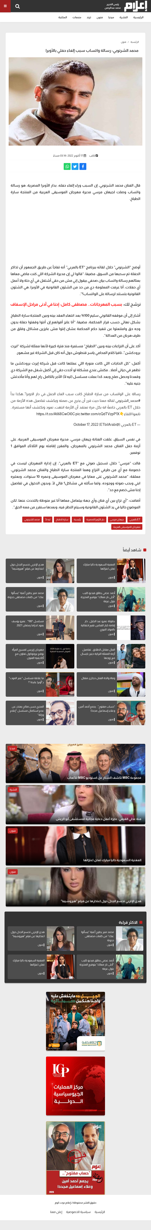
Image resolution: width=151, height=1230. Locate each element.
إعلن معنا (56, 1212)
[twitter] (75, 166)
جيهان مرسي (117, 519)
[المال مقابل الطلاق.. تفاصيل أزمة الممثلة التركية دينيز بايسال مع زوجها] (131, 656)
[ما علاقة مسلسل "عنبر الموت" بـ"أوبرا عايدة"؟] (60, 684)
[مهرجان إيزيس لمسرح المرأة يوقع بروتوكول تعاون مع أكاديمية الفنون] (60, 656)
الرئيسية (138, 17)
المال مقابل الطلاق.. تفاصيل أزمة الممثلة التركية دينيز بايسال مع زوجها (97, 653)
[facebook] (82, 166)
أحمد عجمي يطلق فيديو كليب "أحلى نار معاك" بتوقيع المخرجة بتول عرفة (98, 597)
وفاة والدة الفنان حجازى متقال (98, 678)
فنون (100, 17)
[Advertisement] (75, 232)
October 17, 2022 (86, 425)
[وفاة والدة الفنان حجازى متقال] (131, 684)
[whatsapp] (67, 166)
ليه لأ (47, 519)
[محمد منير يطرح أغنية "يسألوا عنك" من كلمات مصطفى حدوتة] (60, 599)
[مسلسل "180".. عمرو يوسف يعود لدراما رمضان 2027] (60, 627)
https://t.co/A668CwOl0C (55, 414)
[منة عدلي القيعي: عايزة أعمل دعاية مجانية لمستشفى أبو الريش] (75, 804)
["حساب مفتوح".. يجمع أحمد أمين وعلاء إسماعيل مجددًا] (131, 713)
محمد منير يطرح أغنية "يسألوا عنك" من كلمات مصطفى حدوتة (97, 936)
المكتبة (62, 17)
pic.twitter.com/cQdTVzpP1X (98, 414)
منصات (77, 17)
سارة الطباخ (62, 519)
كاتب (92, 155)
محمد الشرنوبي (32, 519)
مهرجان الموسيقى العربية (126, 526)
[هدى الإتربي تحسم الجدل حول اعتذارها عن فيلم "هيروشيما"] (60, 571)
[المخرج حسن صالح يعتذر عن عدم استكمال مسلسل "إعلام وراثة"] (60, 713)
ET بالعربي (134, 519)
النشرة (124, 17)
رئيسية (77, 519)
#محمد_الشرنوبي (127, 401)
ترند (89, 17)
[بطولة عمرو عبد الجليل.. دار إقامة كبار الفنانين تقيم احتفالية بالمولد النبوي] (131, 627)
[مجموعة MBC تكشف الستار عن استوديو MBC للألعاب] (75, 763)
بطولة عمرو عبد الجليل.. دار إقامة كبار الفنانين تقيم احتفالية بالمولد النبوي (98, 625)
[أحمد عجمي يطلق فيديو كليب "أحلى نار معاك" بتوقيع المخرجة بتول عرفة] (131, 599)
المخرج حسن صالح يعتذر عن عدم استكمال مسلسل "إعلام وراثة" (27, 710)
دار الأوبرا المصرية (95, 519)
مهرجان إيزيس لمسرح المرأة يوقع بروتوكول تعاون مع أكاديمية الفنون (28, 653)
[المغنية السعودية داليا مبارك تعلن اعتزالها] (131, 571)
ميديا (111, 17)
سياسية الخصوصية (78, 1212)
